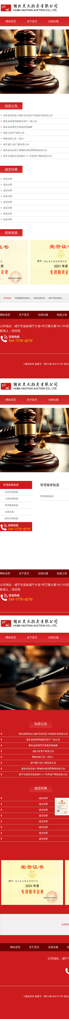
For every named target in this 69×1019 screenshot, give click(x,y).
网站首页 (11, 21)
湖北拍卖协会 (39, 298)
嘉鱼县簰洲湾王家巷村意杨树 (17, 127)
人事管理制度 (11, 499)
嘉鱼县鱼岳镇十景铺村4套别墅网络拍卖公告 (25, 150)
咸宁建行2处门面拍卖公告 (16, 144)
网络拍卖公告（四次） (14, 138)
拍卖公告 (62, 314)
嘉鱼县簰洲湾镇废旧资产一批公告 (20, 121)
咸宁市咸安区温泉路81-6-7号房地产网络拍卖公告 (27, 156)
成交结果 (7, 179)
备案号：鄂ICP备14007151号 (49, 364)
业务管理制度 (11, 492)
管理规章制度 (11, 485)
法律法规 (53, 21)
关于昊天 (32, 21)
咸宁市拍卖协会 (55, 298)
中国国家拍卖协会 (22, 298)
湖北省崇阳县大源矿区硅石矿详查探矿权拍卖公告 (28, 115)
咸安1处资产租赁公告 (14, 133)
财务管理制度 (11, 518)
